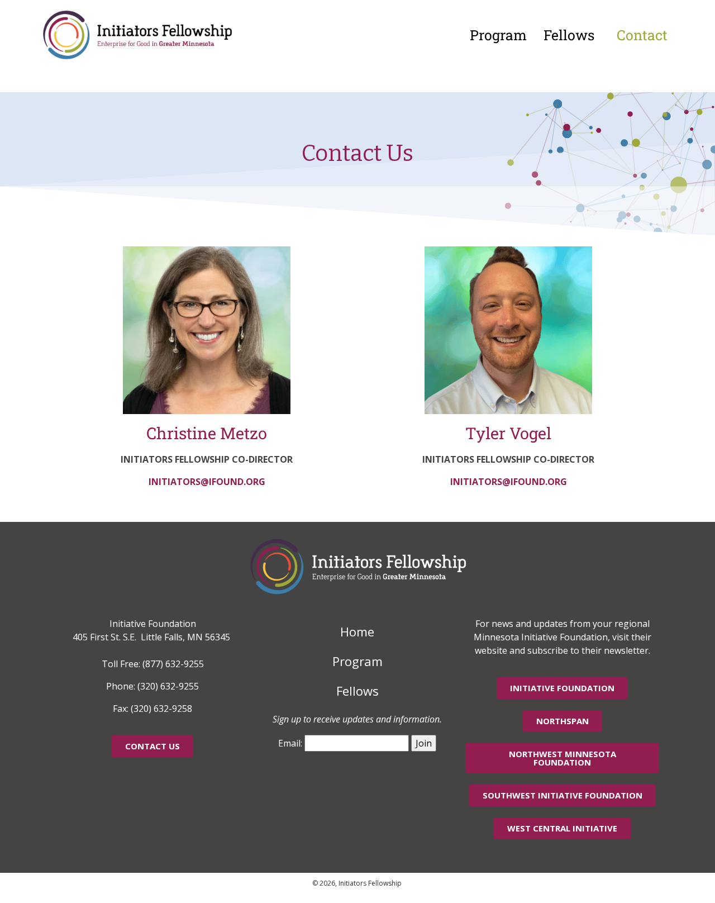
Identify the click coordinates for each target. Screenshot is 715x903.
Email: (290, 743)
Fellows (569, 35)
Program (498, 35)
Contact (642, 35)
